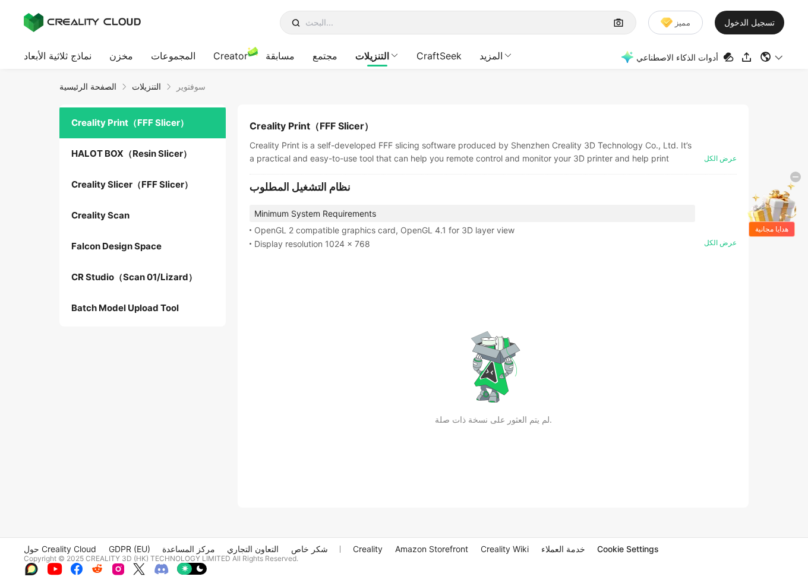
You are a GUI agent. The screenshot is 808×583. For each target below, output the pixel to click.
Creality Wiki (505, 549)
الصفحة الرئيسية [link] (87, 86)
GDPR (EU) (129, 549)
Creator (230, 56)
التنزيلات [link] (146, 86)
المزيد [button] (491, 56)
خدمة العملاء (563, 549)
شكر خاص (309, 549)
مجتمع (325, 56)
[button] (772, 57)
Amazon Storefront (431, 549)
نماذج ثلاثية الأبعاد (57, 56)
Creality (368, 549)
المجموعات (173, 56)
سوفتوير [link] (191, 86)
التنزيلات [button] (372, 56)
